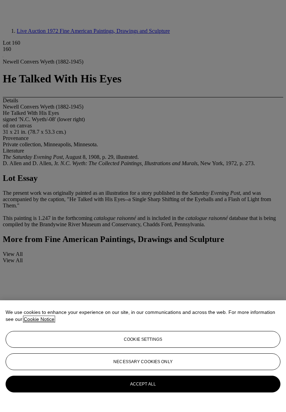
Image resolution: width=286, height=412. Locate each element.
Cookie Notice (39, 319)
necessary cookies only (143, 361)
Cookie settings (143, 339)
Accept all (143, 384)
